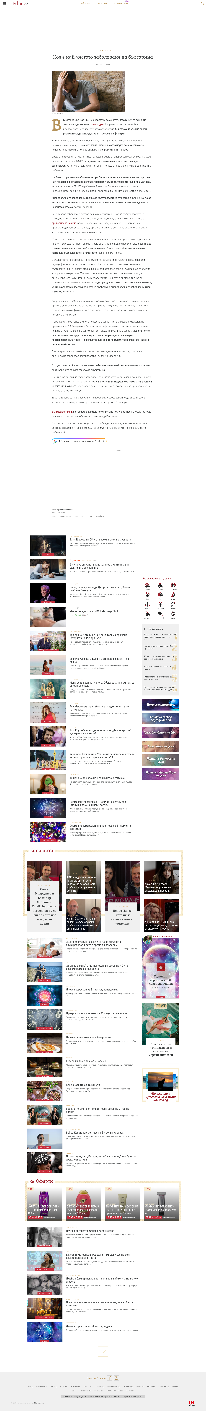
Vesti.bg (54, 1386)
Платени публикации (115, 1391)
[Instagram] (116, 1378)
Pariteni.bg (151, 1386)
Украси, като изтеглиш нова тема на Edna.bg (161, 1097)
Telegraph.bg (128, 1386)
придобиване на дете (64, 223)
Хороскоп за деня (157, 578)
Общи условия (39, 1403)
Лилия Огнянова (66, 509)
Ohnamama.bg (41, 1386)
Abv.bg (30, 1386)
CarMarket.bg (164, 1386)
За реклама (98, 1391)
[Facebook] (109, 1378)
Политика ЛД (86, 1391)
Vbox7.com (88, 1386)
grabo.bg (73, 608)
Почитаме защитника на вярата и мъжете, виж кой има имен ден (159, 688)
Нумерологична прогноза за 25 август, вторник (158, 678)
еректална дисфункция (62, 516)
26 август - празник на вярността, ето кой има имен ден (159, 657)
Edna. (20, 3)
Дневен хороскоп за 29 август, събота (157, 667)
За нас (74, 1391)
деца (90, 516)
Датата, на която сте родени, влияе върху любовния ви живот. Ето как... (160, 637)
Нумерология (121, 3)
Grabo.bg (140, 1386)
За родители (103, 50)
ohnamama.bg (88, 560)
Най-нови (85, 3)
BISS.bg (175, 1386)
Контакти (130, 1391)
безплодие (97, 124)
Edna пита (41, 850)
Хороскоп (103, 3)
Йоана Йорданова (163, 936)
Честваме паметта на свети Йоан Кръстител (159, 647)
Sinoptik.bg (99, 1386)
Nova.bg (63, 1386)
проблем (100, 516)
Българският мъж (62, 411)
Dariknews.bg (75, 1386)
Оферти (44, 1181)
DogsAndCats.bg (113, 1386)
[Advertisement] (86, 475)
